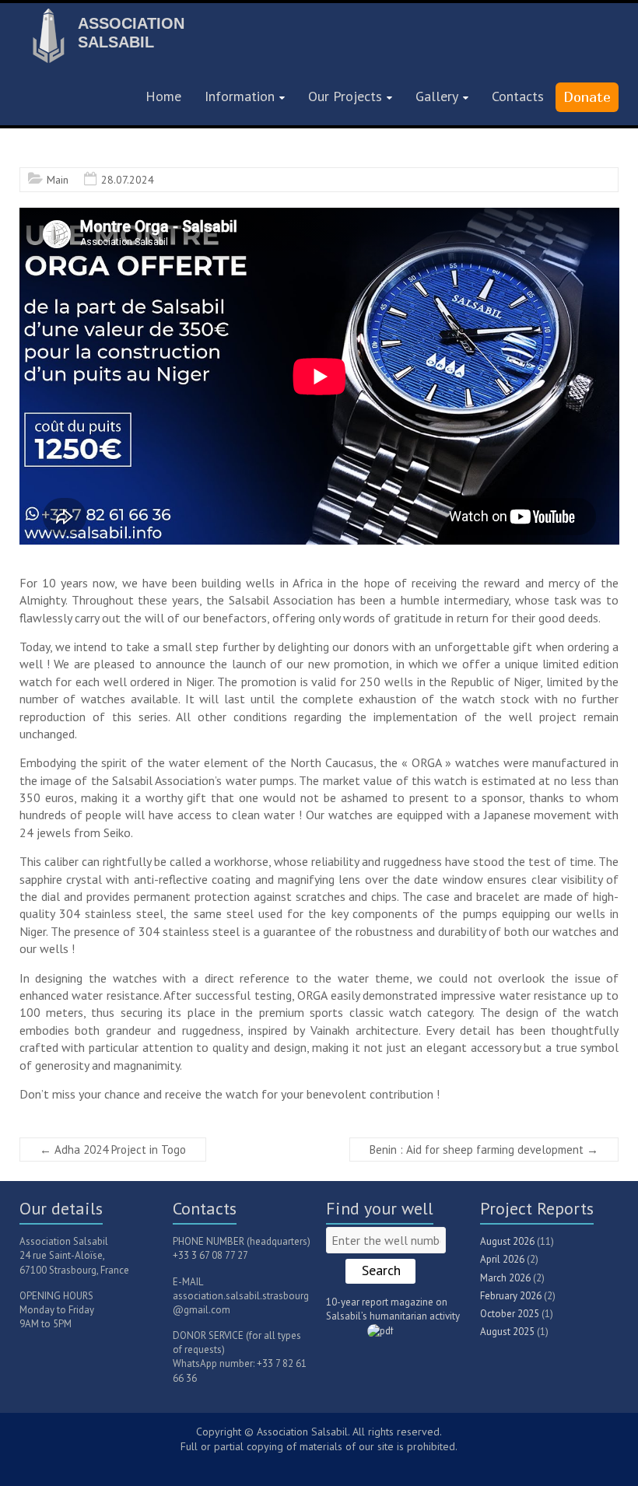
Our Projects (345, 96)
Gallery (436, 96)
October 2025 (509, 1313)
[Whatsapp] (332, 1464)
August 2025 (507, 1331)
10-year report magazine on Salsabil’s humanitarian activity (393, 1309)
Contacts (518, 96)
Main (57, 180)
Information (240, 96)
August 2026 (507, 1241)
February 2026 (511, 1295)
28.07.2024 (127, 180)
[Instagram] (324, 1464)
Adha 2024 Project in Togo (113, 1149)
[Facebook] (317, 1464)
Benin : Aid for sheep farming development (484, 1149)
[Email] (338, 1464)
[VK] (301, 1464)
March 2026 (505, 1277)
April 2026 (502, 1259)
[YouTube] (309, 1464)
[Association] (46, 20)
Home (163, 96)
